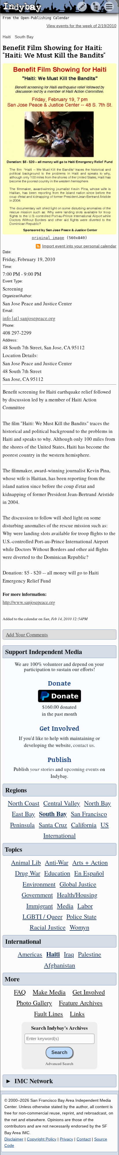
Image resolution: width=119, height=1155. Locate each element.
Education (57, 872)
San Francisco (89, 813)
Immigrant (39, 905)
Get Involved (88, 991)
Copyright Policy (41, 1139)
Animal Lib (26, 862)
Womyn (79, 927)
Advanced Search (59, 1063)
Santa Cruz (53, 824)
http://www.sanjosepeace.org (29, 602)
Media (65, 905)
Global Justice (78, 883)
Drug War (27, 872)
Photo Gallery (34, 1002)
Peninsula (22, 824)
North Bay (97, 802)
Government (37, 894)
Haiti (7, 36)
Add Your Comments (27, 634)
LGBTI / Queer (42, 916)
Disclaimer (13, 1139)
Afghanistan (59, 965)
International (59, 835)
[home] (54, 7)
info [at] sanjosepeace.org (29, 318)
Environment (39, 883)
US (105, 824)
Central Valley (61, 802)
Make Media (49, 991)
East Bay (23, 813)
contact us (83, 745)
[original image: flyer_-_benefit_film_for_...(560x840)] (59, 148)
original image (48, 238)
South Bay (24, 36)
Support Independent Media (43, 651)
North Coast (23, 802)
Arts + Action (90, 862)
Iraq (69, 954)
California (83, 824)
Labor (85, 905)
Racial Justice (48, 927)
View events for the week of (81, 26)
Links (77, 1013)
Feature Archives (81, 1002)
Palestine (89, 954)
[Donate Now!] (59, 696)
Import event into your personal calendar (79, 246)
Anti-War (56, 862)
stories (42, 769)
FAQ (20, 991)
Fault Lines (48, 1013)
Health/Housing (77, 894)
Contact (84, 1139)
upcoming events (81, 769)
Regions (16, 790)
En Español (89, 872)
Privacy (66, 1139)
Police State (81, 916)
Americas (30, 954)
